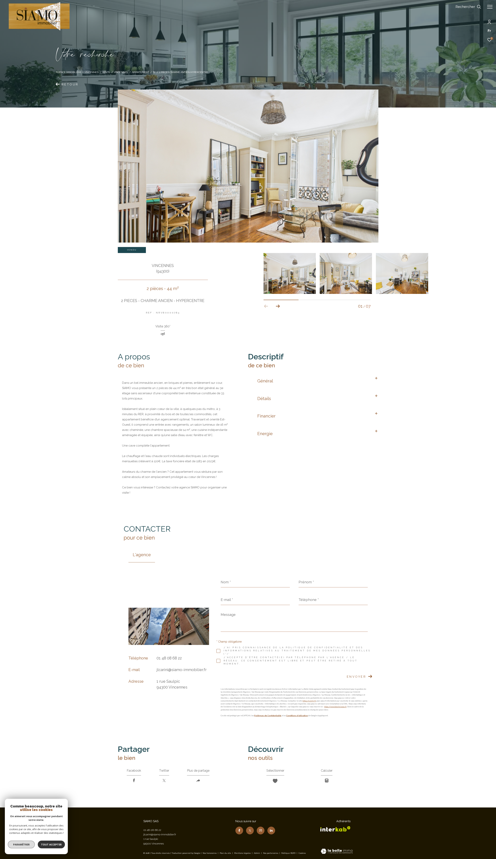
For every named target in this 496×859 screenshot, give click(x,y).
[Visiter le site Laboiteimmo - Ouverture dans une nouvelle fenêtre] (337, 852)
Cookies (302, 853)
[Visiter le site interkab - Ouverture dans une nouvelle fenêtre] (335, 828)
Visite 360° (162, 326)
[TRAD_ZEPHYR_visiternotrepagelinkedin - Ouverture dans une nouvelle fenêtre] (271, 830)
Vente (106, 72)
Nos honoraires (210, 853)
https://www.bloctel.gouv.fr (335, 707)
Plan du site (226, 853)
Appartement (140, 72)
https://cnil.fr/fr (309, 701)
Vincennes (121, 72)
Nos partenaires (271, 853)
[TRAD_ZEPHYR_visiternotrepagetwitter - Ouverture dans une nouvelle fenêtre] (250, 830)
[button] (277, 306)
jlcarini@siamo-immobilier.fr (182, 669)
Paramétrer (21, 844)
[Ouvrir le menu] (490, 7)
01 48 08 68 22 (169, 658)
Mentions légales (242, 853)
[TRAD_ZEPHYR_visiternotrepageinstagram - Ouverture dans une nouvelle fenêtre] (260, 830)
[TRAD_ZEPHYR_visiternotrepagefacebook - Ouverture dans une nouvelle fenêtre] (239, 830)
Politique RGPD (288, 853)
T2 (154, 72)
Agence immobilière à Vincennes (77, 72)
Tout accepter (51, 844)
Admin (257, 853)
